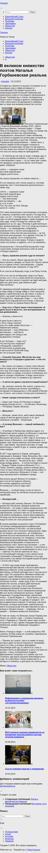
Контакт (8, 28)
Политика (9, 21)
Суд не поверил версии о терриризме (24, 769)
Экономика (10, 23)
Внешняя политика (14, 19)
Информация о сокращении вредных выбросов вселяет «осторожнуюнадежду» (24, 700)
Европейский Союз (14, 17)
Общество (10, 26)
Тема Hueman (33, 850)
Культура (9, 839)
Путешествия (11, 832)
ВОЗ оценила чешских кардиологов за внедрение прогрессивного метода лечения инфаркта (24, 734)
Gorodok (5, 81)
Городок (4, 3)
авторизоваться (7, 786)
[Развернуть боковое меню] (1, 819)
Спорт (8, 834)
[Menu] (1, 8)
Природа (9, 841)
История (9, 836)
